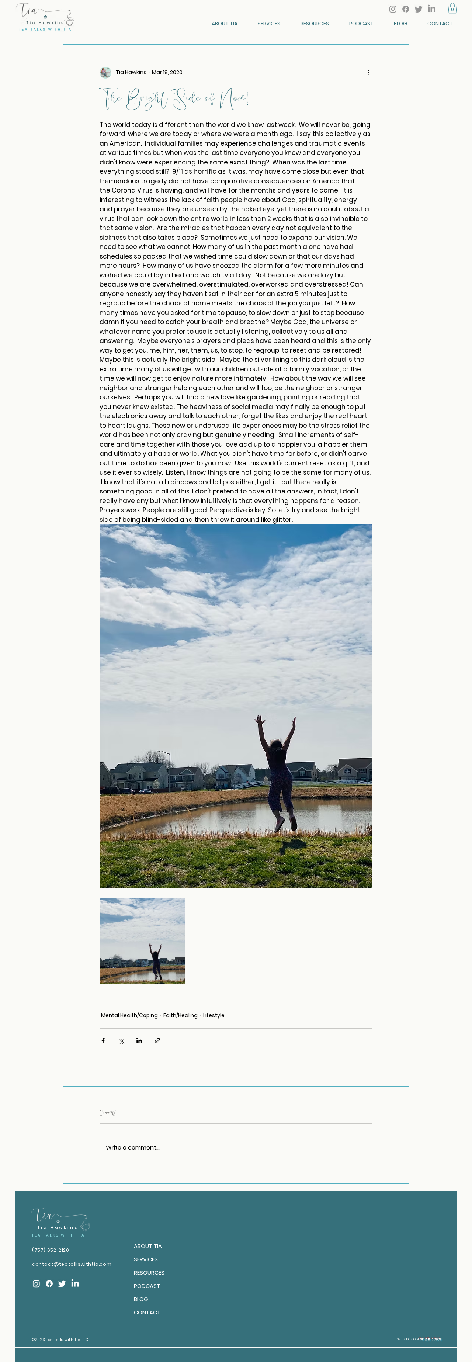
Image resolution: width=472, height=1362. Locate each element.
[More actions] (368, 72)
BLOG (141, 1299)
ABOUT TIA (148, 1246)
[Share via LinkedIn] (139, 1040)
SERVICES (146, 1259)
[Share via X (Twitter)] (121, 1040)
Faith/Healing (180, 1015)
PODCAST (147, 1286)
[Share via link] (157, 1040)
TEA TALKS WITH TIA (58, 1235)
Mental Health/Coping (129, 1015)
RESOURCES (149, 1272)
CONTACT (147, 1312)
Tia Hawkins (58, 1227)
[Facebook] (405, 9)
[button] (452, 8)
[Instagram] (393, 9)
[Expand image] (142, 941)
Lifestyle (214, 1015)
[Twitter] (418, 9)
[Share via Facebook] (103, 1040)
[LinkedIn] (431, 9)
